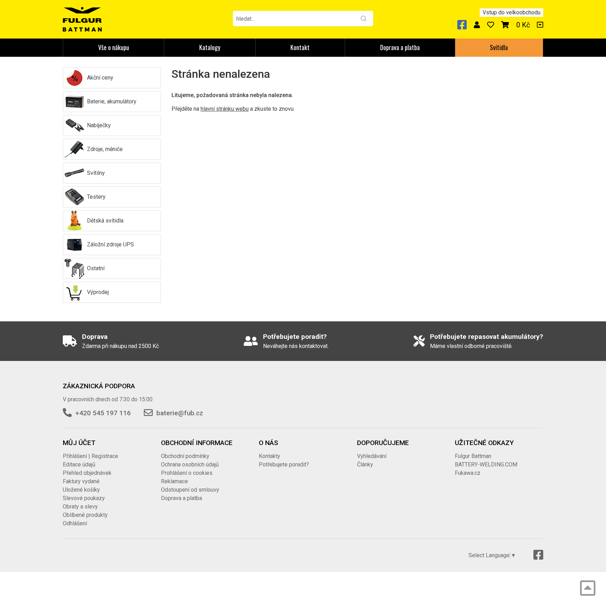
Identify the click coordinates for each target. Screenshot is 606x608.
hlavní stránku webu (225, 108)
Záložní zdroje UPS (110, 244)
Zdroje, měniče (105, 149)
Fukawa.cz (467, 473)
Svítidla (499, 47)
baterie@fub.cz (179, 413)
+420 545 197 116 (103, 413)
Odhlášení (75, 523)
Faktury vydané (81, 481)
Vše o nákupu (113, 47)
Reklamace (174, 481)
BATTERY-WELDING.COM (486, 464)
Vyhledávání (371, 456)
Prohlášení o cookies (187, 473)
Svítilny (96, 173)
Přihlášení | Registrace (90, 456)
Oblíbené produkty (85, 515)
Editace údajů (79, 464)
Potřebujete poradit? (284, 464)
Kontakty (269, 456)
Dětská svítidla (105, 220)
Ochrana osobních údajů (190, 464)
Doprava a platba (400, 47)
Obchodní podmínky (185, 456)
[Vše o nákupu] (540, 25)
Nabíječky (99, 125)
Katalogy (209, 47)
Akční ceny (100, 77)
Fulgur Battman (473, 456)
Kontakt (300, 47)
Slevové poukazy (84, 498)
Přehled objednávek (87, 473)
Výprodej (98, 292)
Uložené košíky (81, 489)
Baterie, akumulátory (111, 101)
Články (365, 464)
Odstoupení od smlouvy (190, 489)
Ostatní (96, 268)
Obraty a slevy (80, 506)
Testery (96, 196)
